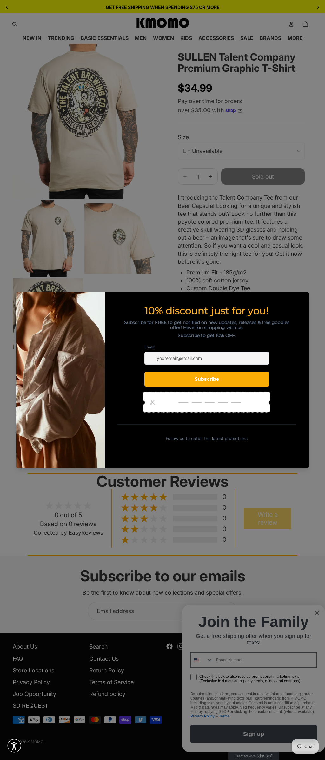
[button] (14, 746)
